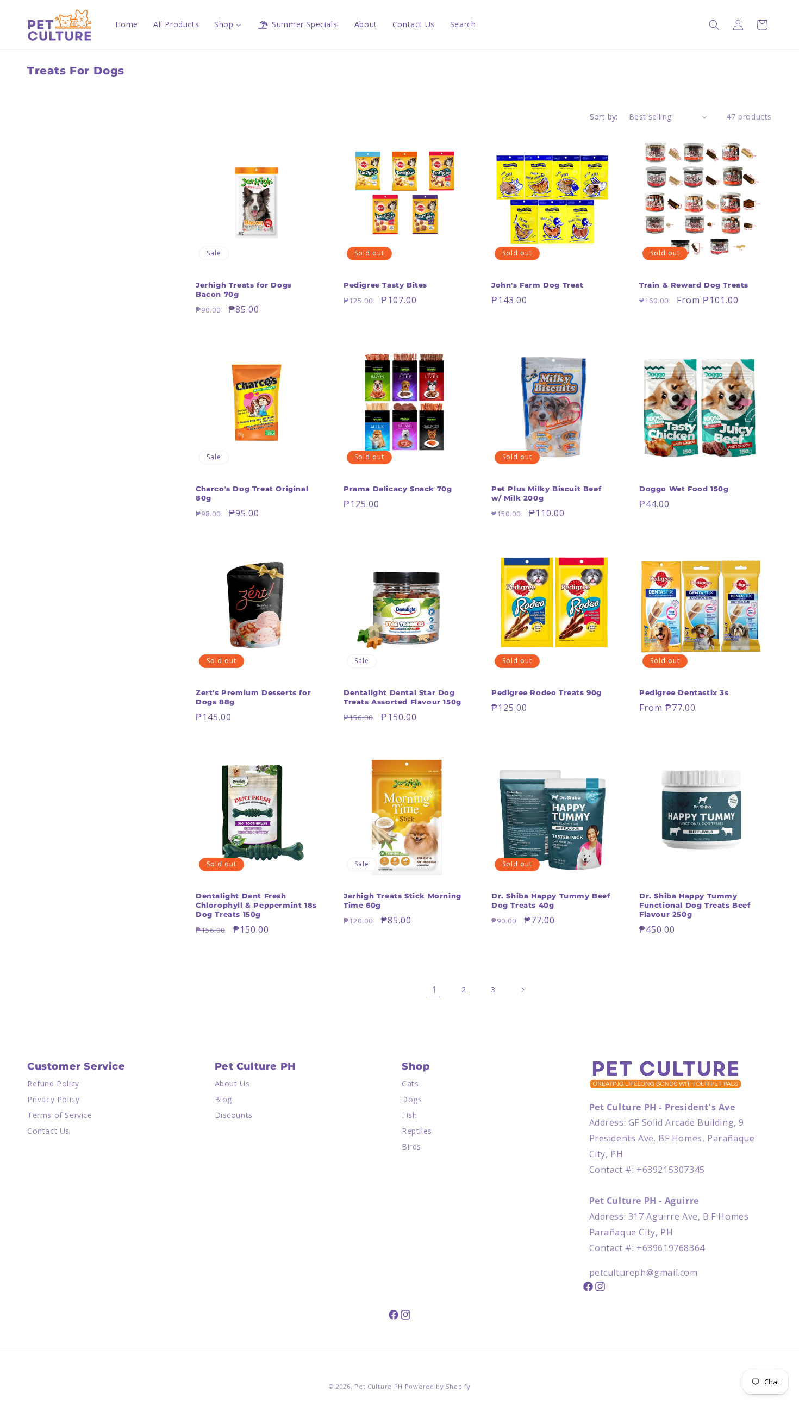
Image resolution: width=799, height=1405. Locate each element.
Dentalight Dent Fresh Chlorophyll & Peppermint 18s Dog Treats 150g (256, 905)
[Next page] (522, 990)
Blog (223, 1100)
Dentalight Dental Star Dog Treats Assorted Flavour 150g (402, 697)
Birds (411, 1146)
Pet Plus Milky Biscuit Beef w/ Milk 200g (546, 493)
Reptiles (417, 1131)
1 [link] (434, 990)
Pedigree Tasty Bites (385, 284)
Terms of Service (59, 1115)
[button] (714, 25)
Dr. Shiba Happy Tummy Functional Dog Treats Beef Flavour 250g (695, 905)
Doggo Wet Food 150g (683, 488)
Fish (409, 1115)
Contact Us (48, 1131)
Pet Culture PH (378, 1386)
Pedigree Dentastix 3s (684, 692)
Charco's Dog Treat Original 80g (252, 493)
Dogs (412, 1100)
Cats (410, 1084)
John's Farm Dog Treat (537, 284)
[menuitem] (127, 24)
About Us (232, 1084)
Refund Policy (53, 1084)
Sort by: (604, 116)
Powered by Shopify (438, 1386)
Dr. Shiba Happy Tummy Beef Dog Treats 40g (550, 900)
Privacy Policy (53, 1100)
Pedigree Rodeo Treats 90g (546, 692)
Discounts (234, 1115)
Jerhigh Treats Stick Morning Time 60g (402, 900)
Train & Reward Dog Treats (693, 284)
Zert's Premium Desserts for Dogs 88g (253, 697)
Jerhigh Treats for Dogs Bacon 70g (244, 289)
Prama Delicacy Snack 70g (398, 488)
